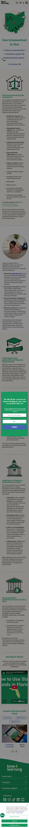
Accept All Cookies (14, 825)
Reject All (14, 821)
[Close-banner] (27, 804)
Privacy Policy (19, 812)
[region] (14, 815)
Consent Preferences (14, 816)
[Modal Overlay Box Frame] (14, 414)
